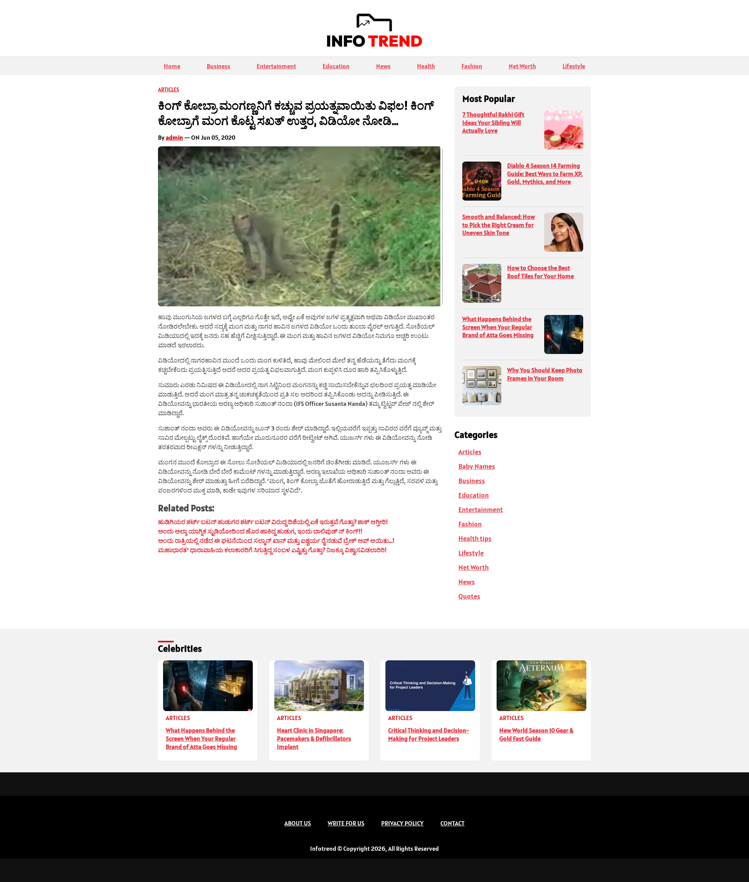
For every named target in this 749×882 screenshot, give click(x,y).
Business (218, 66)
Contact (452, 823)
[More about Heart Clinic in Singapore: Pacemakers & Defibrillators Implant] (319, 685)
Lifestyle (574, 66)
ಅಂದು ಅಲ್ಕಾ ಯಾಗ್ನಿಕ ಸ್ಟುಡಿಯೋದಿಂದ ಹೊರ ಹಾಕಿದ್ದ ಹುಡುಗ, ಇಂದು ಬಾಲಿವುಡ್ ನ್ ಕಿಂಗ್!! (260, 531)
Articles (168, 89)
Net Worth (522, 66)
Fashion (471, 66)
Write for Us (346, 823)
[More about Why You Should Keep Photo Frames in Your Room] (481, 385)
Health (426, 66)
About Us (297, 823)
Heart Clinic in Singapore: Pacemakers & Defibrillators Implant (314, 738)
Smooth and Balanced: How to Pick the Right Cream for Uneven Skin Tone (498, 225)
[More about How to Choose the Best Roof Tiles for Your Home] (481, 283)
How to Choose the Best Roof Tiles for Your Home (540, 272)
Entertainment (276, 66)
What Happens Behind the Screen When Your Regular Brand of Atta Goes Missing (498, 327)
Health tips (475, 538)
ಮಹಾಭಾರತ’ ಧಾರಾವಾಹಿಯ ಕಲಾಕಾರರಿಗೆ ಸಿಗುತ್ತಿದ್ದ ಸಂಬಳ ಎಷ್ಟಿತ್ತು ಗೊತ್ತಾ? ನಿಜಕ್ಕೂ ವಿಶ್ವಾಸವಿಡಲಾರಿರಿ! (272, 550)
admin (174, 137)
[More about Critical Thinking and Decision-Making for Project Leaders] (430, 685)
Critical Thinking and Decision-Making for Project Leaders (428, 734)
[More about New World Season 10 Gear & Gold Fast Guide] (541, 685)
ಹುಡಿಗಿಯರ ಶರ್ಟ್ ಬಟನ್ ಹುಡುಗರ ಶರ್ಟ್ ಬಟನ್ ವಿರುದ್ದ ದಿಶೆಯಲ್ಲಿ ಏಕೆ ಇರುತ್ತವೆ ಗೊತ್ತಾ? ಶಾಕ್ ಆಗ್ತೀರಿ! (273, 522)
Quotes (469, 596)
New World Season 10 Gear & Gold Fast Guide (536, 734)
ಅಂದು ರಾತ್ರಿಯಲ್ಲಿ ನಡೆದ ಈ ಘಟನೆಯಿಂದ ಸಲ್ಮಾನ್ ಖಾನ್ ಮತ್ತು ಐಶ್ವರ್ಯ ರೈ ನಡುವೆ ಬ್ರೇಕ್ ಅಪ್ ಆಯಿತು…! (276, 540)
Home (172, 66)
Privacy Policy (402, 823)
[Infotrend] (374, 32)
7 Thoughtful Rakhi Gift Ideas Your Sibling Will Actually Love (493, 122)
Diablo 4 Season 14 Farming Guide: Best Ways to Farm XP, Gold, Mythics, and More (545, 174)
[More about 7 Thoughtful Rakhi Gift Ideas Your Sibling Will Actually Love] (563, 129)
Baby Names (476, 466)
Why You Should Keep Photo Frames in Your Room (544, 374)
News (383, 66)
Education (336, 66)
